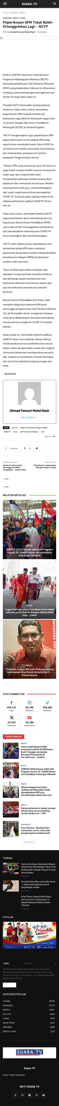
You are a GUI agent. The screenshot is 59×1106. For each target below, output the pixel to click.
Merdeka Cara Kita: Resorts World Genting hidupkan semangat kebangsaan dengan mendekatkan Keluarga (29, 956)
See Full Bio (28, 417)
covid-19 (14, 428)
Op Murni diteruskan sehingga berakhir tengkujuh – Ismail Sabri (14, 467)
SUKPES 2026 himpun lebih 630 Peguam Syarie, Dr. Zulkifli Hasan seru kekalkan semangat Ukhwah (29, 552)
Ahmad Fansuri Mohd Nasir (23, 32)
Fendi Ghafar (16, 963)
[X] (36, 1095)
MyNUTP (7, 432)
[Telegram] (29, 1095)
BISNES (6, 963)
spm (43, 432)
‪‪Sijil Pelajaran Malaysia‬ (29, 432)
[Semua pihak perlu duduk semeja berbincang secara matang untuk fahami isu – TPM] (11, 809)
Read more (9, 985)
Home (5, 13)
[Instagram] (22, 1095)
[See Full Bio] (36, 417)
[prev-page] (4, 684)
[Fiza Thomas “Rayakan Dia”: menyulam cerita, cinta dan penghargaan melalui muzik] (11, 829)
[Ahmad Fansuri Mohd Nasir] (5, 32)
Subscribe (29, 716)
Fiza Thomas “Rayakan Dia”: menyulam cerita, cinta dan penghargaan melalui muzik (35, 830)
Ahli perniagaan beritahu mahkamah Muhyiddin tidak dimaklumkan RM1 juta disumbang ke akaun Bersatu (36, 791)
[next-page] (9, 684)
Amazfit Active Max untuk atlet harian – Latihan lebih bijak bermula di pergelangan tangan (38, 884)
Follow (29, 701)
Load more (28, 842)
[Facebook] (15, 1095)
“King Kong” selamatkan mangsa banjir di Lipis (44, 466)
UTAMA (22, 18)
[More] (37, 448)
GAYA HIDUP (25, 824)
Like (11, 701)
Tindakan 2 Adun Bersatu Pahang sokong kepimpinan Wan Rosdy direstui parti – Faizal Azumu (29, 672)
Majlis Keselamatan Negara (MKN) (34, 428)
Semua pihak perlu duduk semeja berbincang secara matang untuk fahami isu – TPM (38, 811)
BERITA (23, 13)
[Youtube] (43, 1095)
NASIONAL (14, 13)
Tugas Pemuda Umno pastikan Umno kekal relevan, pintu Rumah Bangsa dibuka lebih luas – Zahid (29, 612)
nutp (15, 432)
